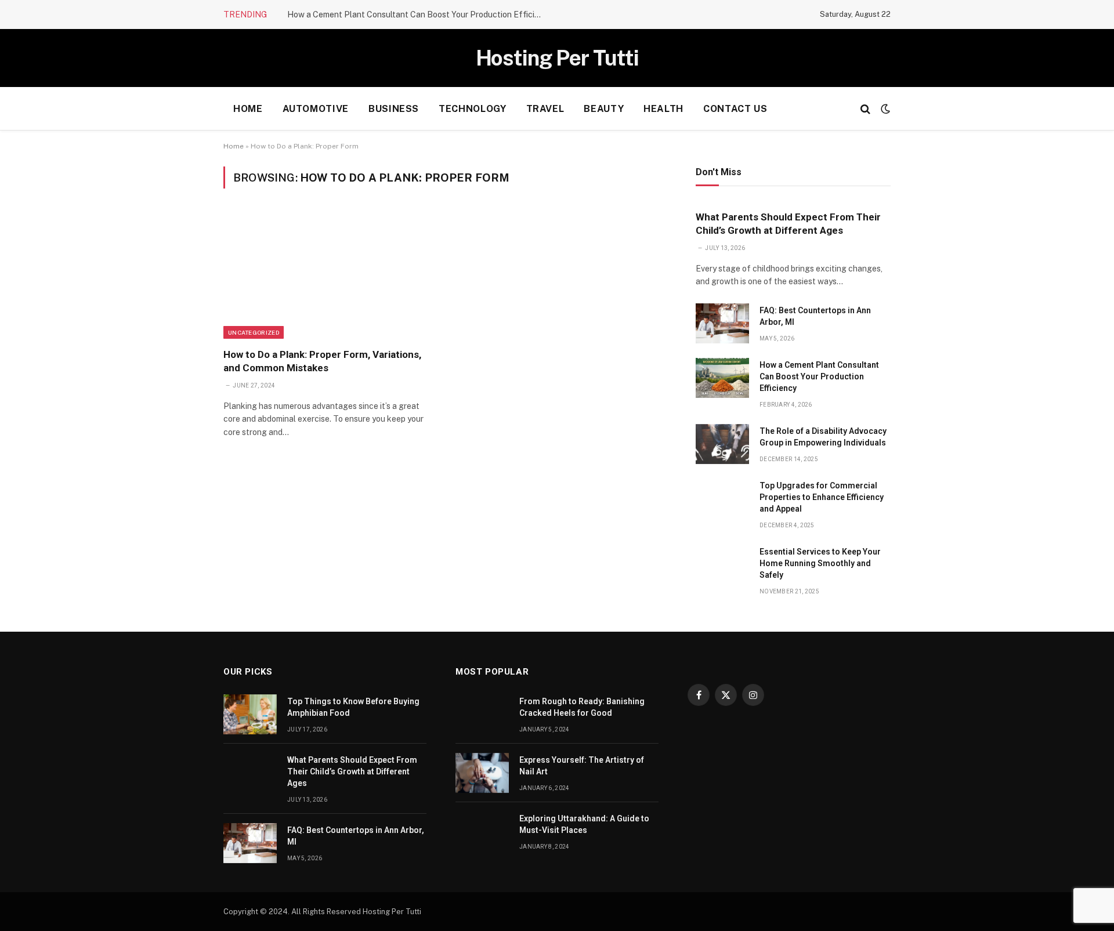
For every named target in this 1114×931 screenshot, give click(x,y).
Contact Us (735, 108)
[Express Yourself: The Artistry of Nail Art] (482, 773)
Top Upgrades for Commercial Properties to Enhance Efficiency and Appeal (821, 497)
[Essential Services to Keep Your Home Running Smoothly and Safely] (722, 565)
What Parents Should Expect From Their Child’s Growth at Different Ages (788, 223)
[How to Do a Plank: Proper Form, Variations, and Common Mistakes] (329, 275)
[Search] (865, 109)
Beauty (604, 108)
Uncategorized (253, 332)
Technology (472, 108)
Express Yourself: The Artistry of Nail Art (581, 765)
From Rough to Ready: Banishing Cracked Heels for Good (582, 707)
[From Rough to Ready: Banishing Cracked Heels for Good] (482, 714)
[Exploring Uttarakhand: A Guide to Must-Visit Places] (482, 832)
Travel (545, 108)
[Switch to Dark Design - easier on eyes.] (884, 109)
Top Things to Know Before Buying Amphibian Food (353, 707)
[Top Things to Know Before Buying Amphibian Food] (250, 714)
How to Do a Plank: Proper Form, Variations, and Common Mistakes (322, 361)
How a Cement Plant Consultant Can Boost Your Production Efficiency (417, 14)
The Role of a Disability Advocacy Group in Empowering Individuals (823, 436)
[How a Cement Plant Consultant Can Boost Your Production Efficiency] (722, 378)
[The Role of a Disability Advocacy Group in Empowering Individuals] (722, 444)
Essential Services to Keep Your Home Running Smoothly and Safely (820, 563)
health (663, 108)
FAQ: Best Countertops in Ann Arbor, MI (815, 316)
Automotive (316, 108)
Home (248, 108)
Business (393, 108)
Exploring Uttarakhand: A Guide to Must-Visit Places (584, 824)
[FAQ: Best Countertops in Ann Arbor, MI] (722, 323)
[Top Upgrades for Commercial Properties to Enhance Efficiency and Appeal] (722, 499)
